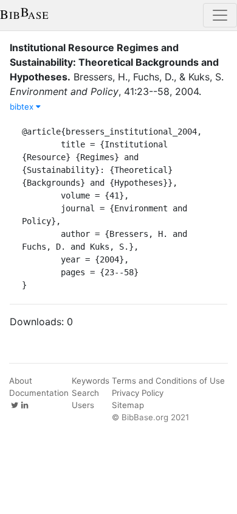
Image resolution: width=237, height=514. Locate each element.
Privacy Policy (137, 393)
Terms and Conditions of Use (168, 381)
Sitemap (128, 405)
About (20, 381)
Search (85, 393)
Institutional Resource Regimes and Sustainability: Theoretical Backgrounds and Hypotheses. (114, 62)
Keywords (90, 381)
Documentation (39, 393)
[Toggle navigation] (220, 15)
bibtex (23, 106)
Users (83, 405)
